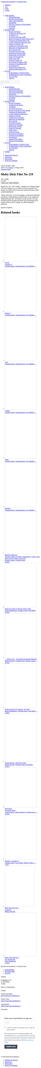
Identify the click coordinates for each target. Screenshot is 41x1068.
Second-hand (14, 66)
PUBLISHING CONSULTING (19, 73)
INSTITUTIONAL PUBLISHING (20, 24)
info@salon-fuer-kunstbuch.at (10, 996)
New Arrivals (15, 49)
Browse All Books (14, 32)
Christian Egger (6, 169)
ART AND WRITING (16, 21)
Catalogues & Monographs (19, 41)
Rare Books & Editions (18, 62)
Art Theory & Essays (17, 37)
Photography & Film (17, 55)
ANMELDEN (11, 1046)
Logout (7, 10)
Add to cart (5, 183)
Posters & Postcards (16, 57)
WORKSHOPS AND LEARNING (20, 75)
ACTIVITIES (13, 76)
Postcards (12, 28)
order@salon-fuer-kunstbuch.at (10, 1001)
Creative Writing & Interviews (19, 42)
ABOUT (11, 78)
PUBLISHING (9, 15)
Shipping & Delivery (11, 155)
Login (7, 8)
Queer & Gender (15, 60)
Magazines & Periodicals (18, 48)
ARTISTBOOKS (14, 17)
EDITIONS (12, 23)
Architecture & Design (17, 33)
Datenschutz (9, 159)
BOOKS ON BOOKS (16, 19)
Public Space (14, 58)
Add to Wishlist (14, 183)
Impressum (8, 157)
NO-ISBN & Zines (16, 51)
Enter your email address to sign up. (18, 1018)
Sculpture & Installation (17, 64)
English (10, 167)
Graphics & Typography (18, 46)
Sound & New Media (17, 67)
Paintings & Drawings (17, 53)
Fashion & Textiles (16, 44)
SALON (7, 71)
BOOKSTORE (10, 30)
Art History (13, 35)
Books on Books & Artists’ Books (21, 39)
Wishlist (8, 5)
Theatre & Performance (17, 69)
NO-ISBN (12, 26)
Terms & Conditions (11, 160)
